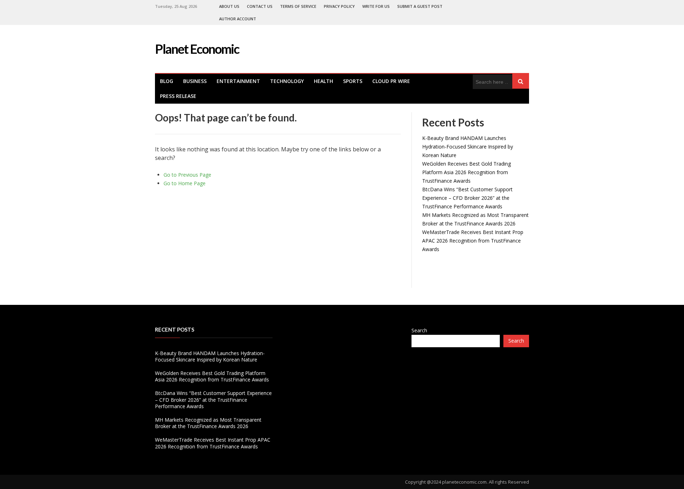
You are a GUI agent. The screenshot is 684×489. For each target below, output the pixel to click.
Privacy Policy (339, 6)
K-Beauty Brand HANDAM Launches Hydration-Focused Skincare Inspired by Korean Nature (467, 146)
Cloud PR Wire (391, 81)
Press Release (178, 96)
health (323, 81)
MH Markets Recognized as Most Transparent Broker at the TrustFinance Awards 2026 (208, 423)
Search (419, 330)
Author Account (237, 18)
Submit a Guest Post (419, 6)
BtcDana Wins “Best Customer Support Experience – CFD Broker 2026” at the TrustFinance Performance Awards (467, 198)
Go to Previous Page (187, 174)
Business (195, 81)
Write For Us (376, 6)
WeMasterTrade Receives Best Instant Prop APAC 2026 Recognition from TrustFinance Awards (472, 241)
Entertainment (238, 81)
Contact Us (260, 6)
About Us (229, 6)
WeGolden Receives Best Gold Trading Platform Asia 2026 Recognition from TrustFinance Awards (466, 172)
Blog (166, 81)
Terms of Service (298, 6)
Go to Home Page (185, 183)
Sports (352, 81)
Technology (287, 81)
